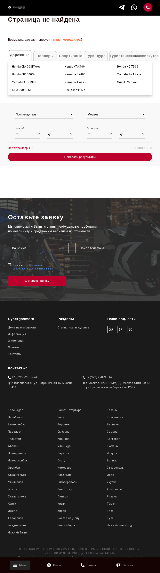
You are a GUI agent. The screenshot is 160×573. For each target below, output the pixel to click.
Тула (110, 518)
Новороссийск (18, 460)
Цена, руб (19, 128)
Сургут (62, 460)
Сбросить (141, 148)
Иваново (63, 438)
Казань (112, 410)
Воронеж (64, 424)
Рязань (112, 496)
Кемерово (65, 467)
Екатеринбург (17, 424)
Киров (62, 510)
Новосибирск (67, 525)
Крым (61, 503)
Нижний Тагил (18, 532)
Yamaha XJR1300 (24, 82)
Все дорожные (75, 90)
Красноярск (115, 417)
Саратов (63, 453)
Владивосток (17, 525)
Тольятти (14, 438)
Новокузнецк (17, 453)
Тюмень (112, 446)
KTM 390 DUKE (22, 90)
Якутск (111, 482)
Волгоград (65, 489)
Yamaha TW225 (75, 82)
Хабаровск (15, 518)
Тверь (111, 510)
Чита (61, 417)
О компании (16, 340)
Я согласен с (33, 267)
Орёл (110, 474)
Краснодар (15, 410)
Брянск (112, 460)
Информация (17, 334)
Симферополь (67, 482)
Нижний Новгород (119, 525)
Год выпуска (93, 128)
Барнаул (113, 424)
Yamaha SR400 (75, 74)
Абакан (13, 446)
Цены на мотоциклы (22, 327)
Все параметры (19, 148)
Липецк (63, 496)
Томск (111, 503)
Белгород (113, 438)
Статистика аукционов (73, 327)
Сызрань (64, 431)
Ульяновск (15, 482)
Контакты (14, 354)
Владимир (65, 474)
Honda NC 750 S (128, 66)
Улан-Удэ (64, 446)
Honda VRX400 (75, 66)
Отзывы (13, 347)
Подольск (14, 431)
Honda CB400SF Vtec (26, 66)
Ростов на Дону (69, 518)
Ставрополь (115, 467)
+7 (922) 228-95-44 (24, 377)
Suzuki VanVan (127, 82)
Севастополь (17, 496)
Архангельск (17, 474)
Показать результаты (80, 157)
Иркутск (112, 453)
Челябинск (15, 417)
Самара (112, 431)
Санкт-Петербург (69, 410)
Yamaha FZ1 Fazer (130, 74)
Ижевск (13, 510)
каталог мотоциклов (66, 39)
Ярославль (114, 489)
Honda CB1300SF (23, 74)
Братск (13, 489)
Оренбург (14, 467)
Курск (12, 503)
